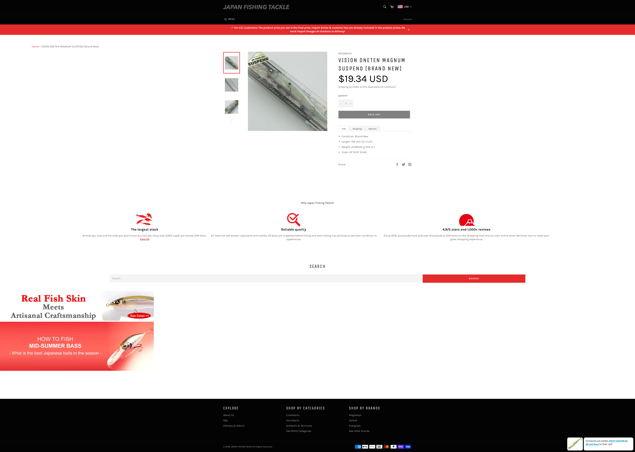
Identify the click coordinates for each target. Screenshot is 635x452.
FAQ (225, 420)
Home (35, 46)
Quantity (343, 96)
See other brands (359, 431)
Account (408, 19)
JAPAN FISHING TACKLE (242, 446)
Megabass (355, 415)
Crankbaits (292, 415)
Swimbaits (292, 420)
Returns (373, 128)
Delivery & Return (234, 425)
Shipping (357, 128)
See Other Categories (298, 431)
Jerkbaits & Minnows (299, 425)
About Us (228, 415)
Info (344, 128)
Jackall (353, 420)
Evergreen (355, 425)
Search (474, 278)
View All (144, 239)
